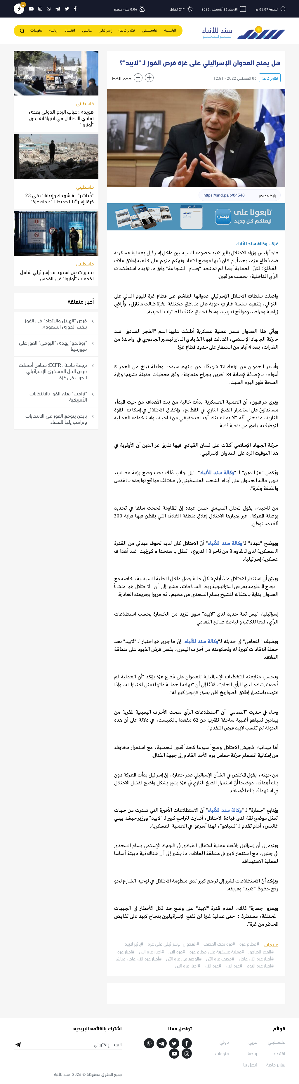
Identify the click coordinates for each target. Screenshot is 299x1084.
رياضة (53, 29)
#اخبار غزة (125, 951)
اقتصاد (70, 29)
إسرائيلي (105, 29)
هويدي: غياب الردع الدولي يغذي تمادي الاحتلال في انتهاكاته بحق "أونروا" (61, 117)
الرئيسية (170, 29)
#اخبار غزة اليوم (260, 965)
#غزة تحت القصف (219, 944)
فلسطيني (149, 29)
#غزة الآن (213, 965)
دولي (224, 1041)
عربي (252, 1041)
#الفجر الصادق (261, 951)
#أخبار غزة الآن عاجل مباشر (138, 958)
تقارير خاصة (127, 29)
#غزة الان (176, 951)
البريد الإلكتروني (108, 1043)
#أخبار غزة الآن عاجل (256, 958)
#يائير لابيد (134, 944)
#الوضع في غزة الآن (183, 958)
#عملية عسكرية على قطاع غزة (217, 951)
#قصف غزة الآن (220, 958)
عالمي (87, 29)
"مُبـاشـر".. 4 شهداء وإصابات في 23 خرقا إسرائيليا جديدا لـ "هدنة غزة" (59, 198)
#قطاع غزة (249, 944)
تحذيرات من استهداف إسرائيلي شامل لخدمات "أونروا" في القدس (57, 275)
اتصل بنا (250, 1064)
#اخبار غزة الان (151, 951)
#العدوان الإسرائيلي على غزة (173, 944)
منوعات (36, 29)
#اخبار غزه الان (187, 965)
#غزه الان (234, 965)
